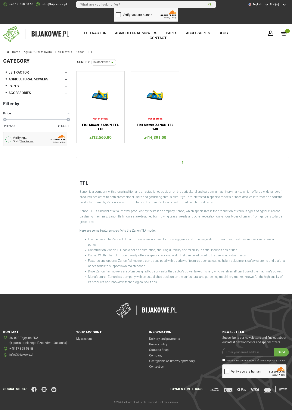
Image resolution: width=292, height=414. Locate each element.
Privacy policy (158, 344)
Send (281, 352)
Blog (223, 33)
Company (155, 355)
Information (160, 332)
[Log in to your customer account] (270, 33)
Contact (158, 38)
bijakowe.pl (128, 402)
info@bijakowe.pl (54, 4)
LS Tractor (95, 33)
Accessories (198, 33)
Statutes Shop (159, 350)
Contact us (156, 366)
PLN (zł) (275, 4)
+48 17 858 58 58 (21, 4)
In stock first (104, 62)
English (257, 4)
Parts (171, 33)
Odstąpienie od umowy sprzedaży (172, 361)
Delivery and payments (164, 338)
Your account (89, 332)
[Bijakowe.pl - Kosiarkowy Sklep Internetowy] (36, 33)
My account (84, 338)
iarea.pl (174, 402)
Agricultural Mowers (136, 33)
